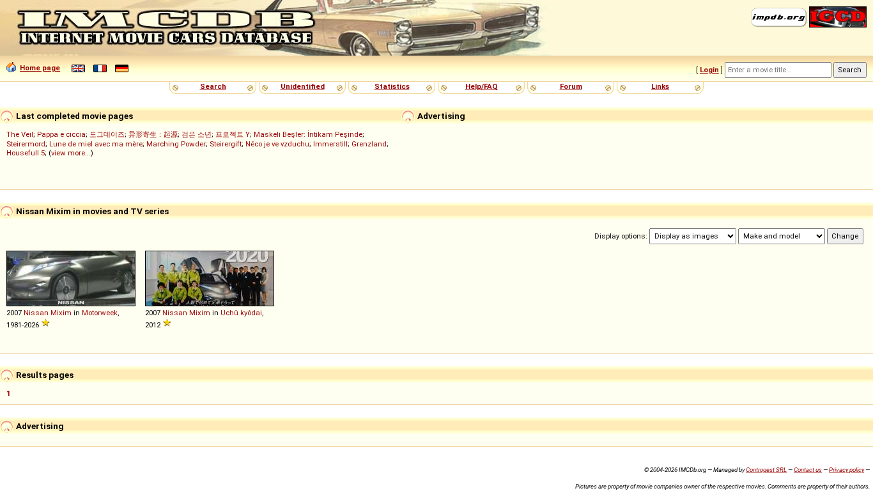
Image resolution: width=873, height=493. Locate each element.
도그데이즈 (107, 134)
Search (213, 86)
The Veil (19, 134)
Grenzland (369, 143)
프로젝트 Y (232, 134)
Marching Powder (176, 143)
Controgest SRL (766, 469)
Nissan (36, 312)
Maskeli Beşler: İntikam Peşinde (308, 134)
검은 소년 (197, 134)
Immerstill (330, 143)
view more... (71, 152)
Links (660, 86)
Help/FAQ (481, 86)
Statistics (392, 86)
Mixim (61, 312)
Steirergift (226, 143)
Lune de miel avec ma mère (96, 143)
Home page (40, 67)
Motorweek (100, 312)
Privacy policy (846, 469)
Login (709, 69)
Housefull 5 (25, 152)
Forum (571, 86)
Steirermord (25, 143)
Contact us (808, 469)
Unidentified (303, 86)
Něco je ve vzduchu (277, 143)
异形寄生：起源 (153, 134)
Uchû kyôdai (241, 312)
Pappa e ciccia (61, 134)
